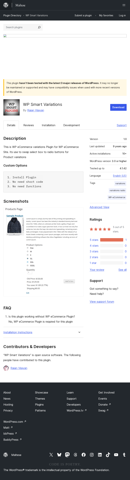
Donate (104, 404)
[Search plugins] (39, 27)
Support (122, 125)
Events (102, 398)
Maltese (16, 455)
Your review (97, 269)
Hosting (8, 404)
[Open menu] (124, 5)
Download (118, 107)
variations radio (117, 190)
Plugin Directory (12, 15)
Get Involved (106, 392)
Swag (103, 410)
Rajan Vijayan (35, 110)
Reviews (28, 125)
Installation (48, 125)
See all (122, 269)
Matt (8, 427)
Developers (74, 404)
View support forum (102, 301)
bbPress (10, 433)
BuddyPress (12, 439)
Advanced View (99, 207)
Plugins (39, 404)
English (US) (120, 175)
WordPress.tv (77, 410)
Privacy (8, 410)
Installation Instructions (17, 332)
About (7, 392)
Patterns (40, 410)
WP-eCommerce (117, 197)
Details (11, 125)
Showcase (41, 392)
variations (120, 183)
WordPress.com (14, 421)
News (6, 398)
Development (71, 125)
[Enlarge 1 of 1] (79, 212)
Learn (70, 392)
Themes (40, 398)
